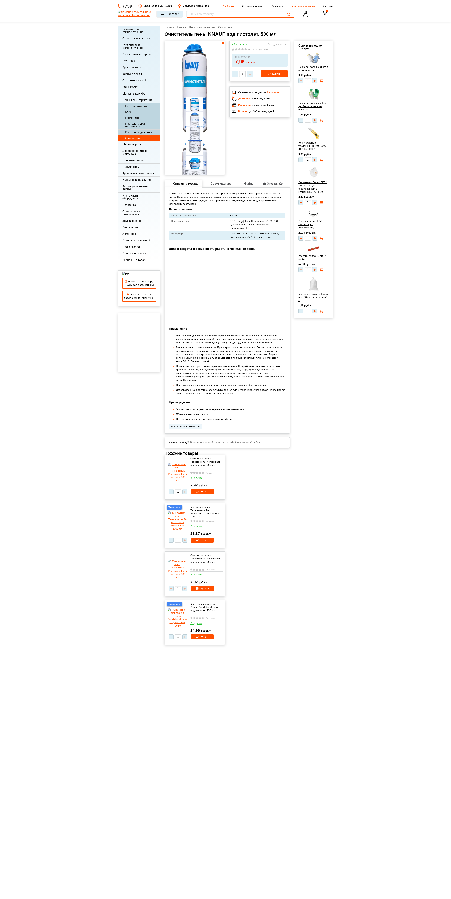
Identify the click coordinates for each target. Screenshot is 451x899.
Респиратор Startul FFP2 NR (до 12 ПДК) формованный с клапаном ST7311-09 (312, 187)
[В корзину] (325, 13)
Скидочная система (303, 6)
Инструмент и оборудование (131, 197)
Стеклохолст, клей (134, 80)
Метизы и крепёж (133, 93)
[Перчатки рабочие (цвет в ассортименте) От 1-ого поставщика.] (313, 58)
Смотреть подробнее (263, 143)
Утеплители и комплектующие (132, 46)
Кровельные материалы (138, 173)
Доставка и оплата (252, 6)
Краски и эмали (132, 67)
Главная (169, 27)
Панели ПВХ (130, 166)
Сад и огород (131, 246)
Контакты (327, 6)
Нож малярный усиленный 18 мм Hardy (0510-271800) (312, 145)
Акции (230, 6)
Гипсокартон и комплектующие (132, 30)
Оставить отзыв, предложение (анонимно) (139, 296)
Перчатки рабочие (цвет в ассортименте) (313, 68)
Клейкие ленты (132, 73)
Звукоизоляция (132, 220)
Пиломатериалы (133, 160)
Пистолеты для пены (139, 132)
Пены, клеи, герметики (137, 100)
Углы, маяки (130, 87)
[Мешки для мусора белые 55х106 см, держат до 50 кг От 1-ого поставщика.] (313, 283)
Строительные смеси (136, 38)
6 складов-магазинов (196, 5)
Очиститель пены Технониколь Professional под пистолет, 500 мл (205, 461)
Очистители (132, 138)
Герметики (132, 117)
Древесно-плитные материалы (134, 152)
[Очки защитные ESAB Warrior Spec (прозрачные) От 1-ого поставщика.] (313, 213)
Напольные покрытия (136, 179)
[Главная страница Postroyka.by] (135, 14)
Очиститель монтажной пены (185, 426)
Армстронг (129, 233)
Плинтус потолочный (136, 240)
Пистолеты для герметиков (135, 125)
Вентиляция (130, 227)
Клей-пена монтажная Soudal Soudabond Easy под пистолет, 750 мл (204, 607)
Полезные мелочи (134, 253)
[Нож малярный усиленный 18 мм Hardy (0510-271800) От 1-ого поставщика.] (313, 133)
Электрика (129, 204)
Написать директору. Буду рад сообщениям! (139, 283)
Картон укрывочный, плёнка (135, 188)
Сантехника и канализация (131, 213)
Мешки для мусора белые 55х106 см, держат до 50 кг (313, 297)
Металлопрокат (132, 144)
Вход (305, 16)
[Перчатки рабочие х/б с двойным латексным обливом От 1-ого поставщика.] (313, 93)
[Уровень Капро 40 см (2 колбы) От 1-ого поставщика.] (313, 248)
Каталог (173, 14)
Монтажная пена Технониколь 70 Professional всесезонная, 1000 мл (205, 512)
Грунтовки (129, 60)
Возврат (243, 111)
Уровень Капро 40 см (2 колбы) (312, 257)
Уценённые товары (135, 259)
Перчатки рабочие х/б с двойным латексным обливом (312, 106)
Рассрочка (277, 6)
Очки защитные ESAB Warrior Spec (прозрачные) (310, 224)
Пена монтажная (136, 106)
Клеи (128, 112)
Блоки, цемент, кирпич (136, 54)
